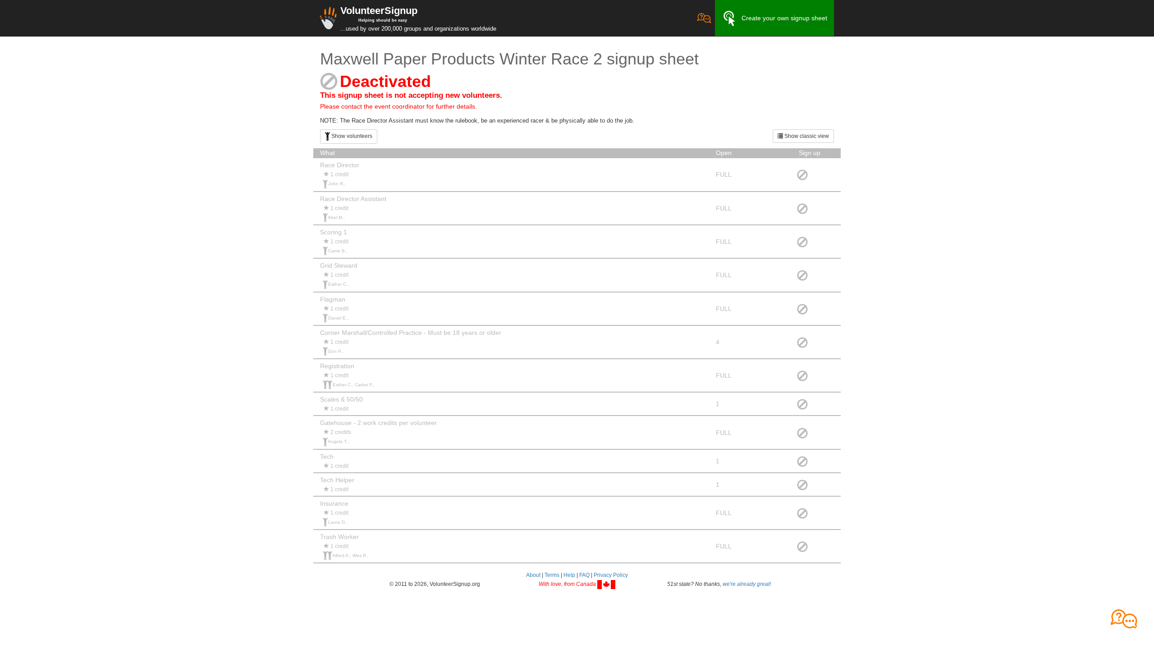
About (533, 575)
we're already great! (747, 584)
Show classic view (806, 136)
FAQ (584, 575)
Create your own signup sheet (784, 18)
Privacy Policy (611, 575)
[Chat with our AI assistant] (704, 18)
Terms (552, 575)
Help (569, 575)
